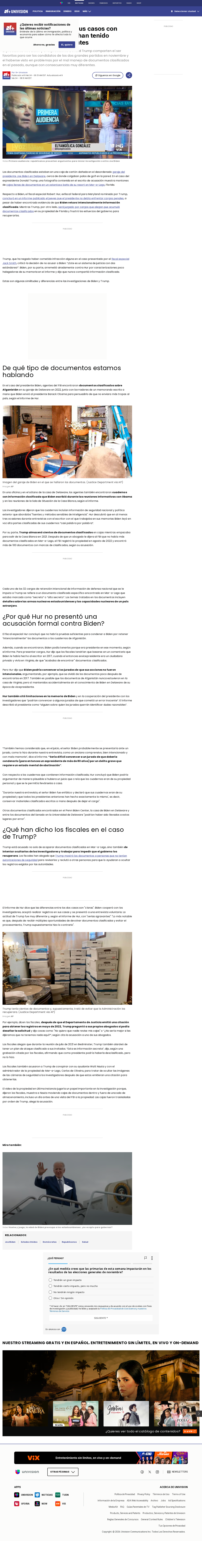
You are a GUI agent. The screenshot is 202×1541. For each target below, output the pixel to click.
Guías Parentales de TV (138, 1507)
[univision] (16, 11)
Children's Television (175, 1519)
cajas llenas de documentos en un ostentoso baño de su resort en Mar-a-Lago (55, 185)
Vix (69, 3)
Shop (139, 3)
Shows (91, 3)
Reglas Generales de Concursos (122, 1519)
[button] (67, 1188)
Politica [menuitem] (38, 11)
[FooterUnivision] (27, 1472)
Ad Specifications (176, 1500)
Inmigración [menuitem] (53, 11)
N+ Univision (22, 72)
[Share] (129, 75)
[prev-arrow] (0, 1413)
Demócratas (49, 1242)
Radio (129, 3)
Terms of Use (178, 1494)
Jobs (163, 1500)
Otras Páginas (59, 1471)
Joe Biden (10, 1242)
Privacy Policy (143, 1494)
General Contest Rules (152, 1519)
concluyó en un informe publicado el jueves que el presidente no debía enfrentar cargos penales (63, 198)
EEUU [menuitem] (77, 11)
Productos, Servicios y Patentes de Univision (164, 1513)
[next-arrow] (199, 1414)
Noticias (79, 3)
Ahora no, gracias (44, 44)
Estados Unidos (29, 1242)
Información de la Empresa (111, 1500)
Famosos (104, 3)
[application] (67, 122)
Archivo (154, 1500)
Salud (85, 1242)
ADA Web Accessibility (137, 1500)
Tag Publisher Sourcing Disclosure (168, 1507)
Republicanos (69, 1242)
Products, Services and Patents (125, 1513)
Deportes (117, 3)
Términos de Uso (161, 1494)
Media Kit (113, 1507)
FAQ (122, 1507)
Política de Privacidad (125, 1494)
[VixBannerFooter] (101, 1458)
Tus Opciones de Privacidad (171, 1525)
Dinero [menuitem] (67, 11)
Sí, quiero (67, 44)
